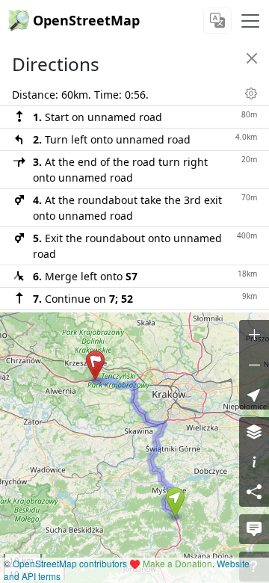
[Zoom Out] (254, 365)
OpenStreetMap (86, 20)
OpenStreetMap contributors (70, 563)
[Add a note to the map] (254, 529)
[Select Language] (217, 20)
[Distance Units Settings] (251, 93)
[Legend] (254, 462)
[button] (175, 502)
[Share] (254, 492)
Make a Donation (177, 563)
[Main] (250, 21)
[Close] (252, 58)
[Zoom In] (254, 335)
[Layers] (254, 432)
